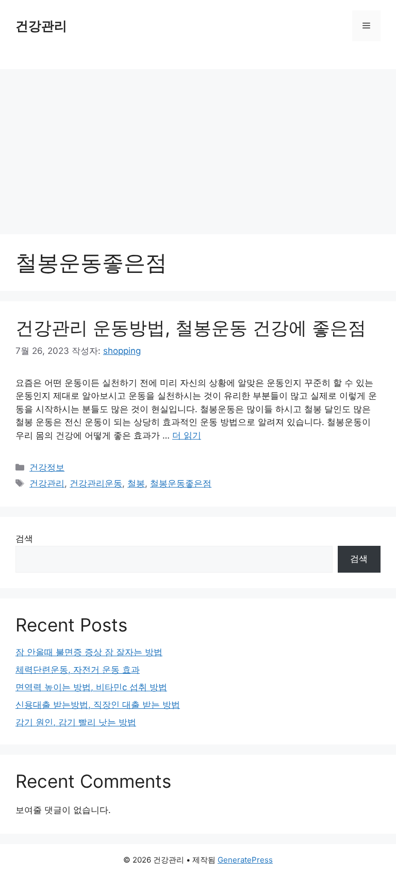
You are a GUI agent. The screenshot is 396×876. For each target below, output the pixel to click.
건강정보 (46, 467)
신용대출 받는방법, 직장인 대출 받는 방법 (97, 705)
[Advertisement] (198, 146)
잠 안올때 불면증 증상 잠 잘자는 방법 (88, 652)
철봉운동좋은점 (180, 483)
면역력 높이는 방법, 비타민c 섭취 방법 (91, 687)
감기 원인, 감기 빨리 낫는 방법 (75, 722)
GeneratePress (245, 860)
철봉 (136, 483)
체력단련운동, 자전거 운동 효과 (77, 669)
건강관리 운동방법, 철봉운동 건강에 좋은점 (190, 327)
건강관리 (41, 26)
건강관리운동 (96, 483)
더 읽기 (186, 435)
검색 (24, 538)
